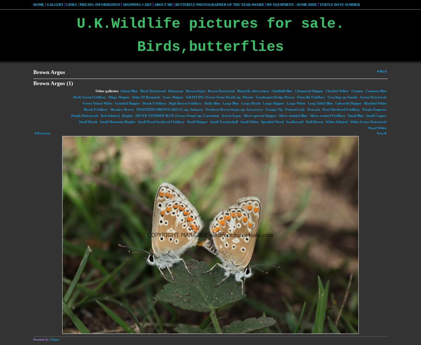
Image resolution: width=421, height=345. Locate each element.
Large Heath (250, 103)
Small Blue (356, 115)
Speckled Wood (272, 122)
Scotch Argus (231, 115)
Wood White (377, 128)
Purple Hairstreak (84, 115)
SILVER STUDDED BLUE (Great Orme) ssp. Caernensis (177, 115)
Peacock (314, 109)
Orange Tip (274, 109)
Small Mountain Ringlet (117, 122)
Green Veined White (97, 103)
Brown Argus (195, 91)
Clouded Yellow (337, 91)
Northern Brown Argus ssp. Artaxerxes (234, 109)
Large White (296, 103)
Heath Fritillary (154, 103)
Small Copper (376, 115)
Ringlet (127, 115)
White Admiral (337, 122)
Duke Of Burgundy (146, 97)
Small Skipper (197, 122)
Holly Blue (212, 103)
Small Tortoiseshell (224, 122)
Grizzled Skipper (127, 103)
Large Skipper (273, 103)
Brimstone (175, 91)
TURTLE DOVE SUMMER (340, 4)
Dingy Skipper (119, 97)
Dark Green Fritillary (89, 97)
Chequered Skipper (309, 91)
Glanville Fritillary (311, 97)
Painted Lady (295, 109)
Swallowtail (294, 122)
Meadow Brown (122, 109)
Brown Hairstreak (221, 91)
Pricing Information (100, 4)
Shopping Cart (137, 4)
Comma (357, 91)
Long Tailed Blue (320, 103)
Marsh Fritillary (96, 109)
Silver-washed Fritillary (327, 115)
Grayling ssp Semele (343, 97)
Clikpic (54, 339)
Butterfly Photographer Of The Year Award (219, 4)
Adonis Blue (129, 91)
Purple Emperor (374, 109)
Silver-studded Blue (293, 115)
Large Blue (231, 103)
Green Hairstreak (373, 97)
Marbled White (375, 103)
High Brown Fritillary (185, 103)
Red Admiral (110, 115)
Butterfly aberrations (253, 91)
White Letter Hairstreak (368, 122)
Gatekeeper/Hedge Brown (275, 97)
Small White (249, 122)
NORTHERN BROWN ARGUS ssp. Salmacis (169, 109)
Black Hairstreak (153, 91)
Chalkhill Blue (282, 91)
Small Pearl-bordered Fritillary (161, 122)
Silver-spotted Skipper (259, 115)
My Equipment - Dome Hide (292, 4)
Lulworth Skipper (348, 103)
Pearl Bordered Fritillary (341, 109)
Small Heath (88, 122)
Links (71, 4)
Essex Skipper (173, 97)
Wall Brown (314, 122)
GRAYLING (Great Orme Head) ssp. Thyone (219, 97)
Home (38, 4)
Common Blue (376, 91)
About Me (163, 4)
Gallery (55, 4)
